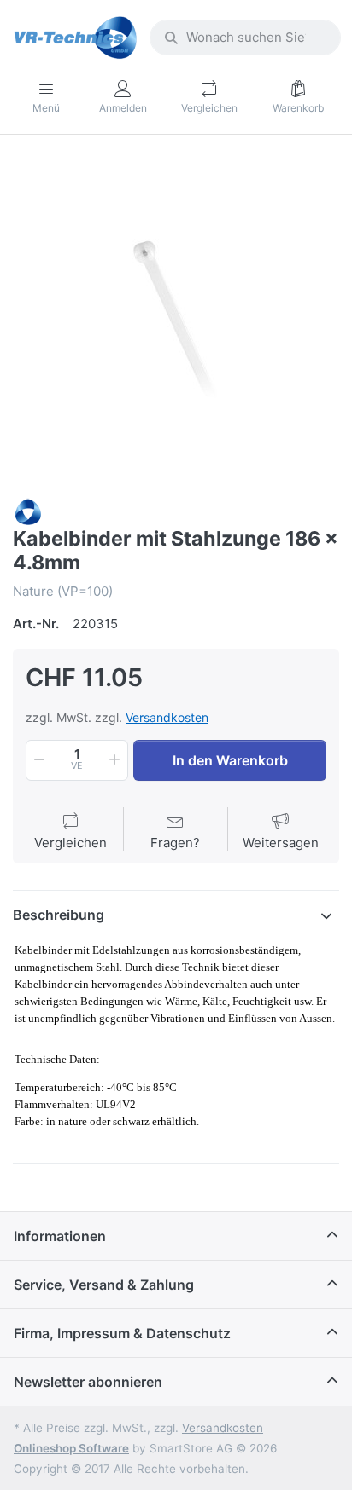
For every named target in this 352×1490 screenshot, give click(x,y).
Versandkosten (167, 717)
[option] (176, 318)
